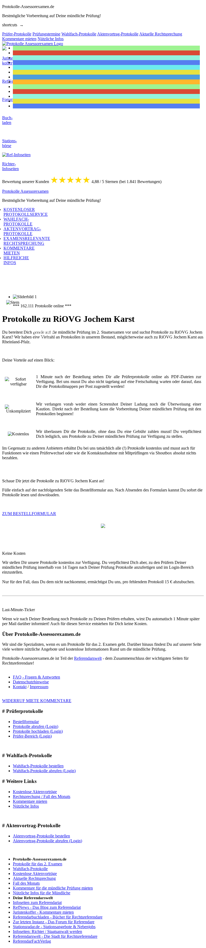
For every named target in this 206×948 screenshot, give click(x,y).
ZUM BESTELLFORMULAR (29, 513)
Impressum (39, 686)
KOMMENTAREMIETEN (19, 250)
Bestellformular (26, 721)
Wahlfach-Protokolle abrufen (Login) (44, 770)
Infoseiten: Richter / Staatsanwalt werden (47, 931)
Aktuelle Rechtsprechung (34, 878)
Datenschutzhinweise (31, 682)
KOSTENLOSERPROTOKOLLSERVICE (25, 212)
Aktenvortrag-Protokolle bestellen (41, 836)
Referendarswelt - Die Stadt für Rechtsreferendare (55, 936)
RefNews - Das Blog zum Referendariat (47, 907)
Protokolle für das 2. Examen (37, 864)
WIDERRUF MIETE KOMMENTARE (36, 700)
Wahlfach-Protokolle (30, 868)
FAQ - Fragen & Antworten (36, 677)
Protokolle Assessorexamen (25, 191)
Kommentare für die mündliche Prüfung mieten (53, 888)
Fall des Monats (26, 883)
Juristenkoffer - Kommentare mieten (43, 912)
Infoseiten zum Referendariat (37, 902)
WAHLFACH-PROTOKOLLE (17, 221)
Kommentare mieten (30, 801)
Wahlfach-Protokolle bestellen (38, 766)
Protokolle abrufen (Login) (35, 726)
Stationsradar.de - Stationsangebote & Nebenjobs (54, 926)
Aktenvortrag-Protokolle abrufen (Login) (47, 840)
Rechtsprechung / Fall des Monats (41, 796)
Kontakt (20, 686)
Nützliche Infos (26, 806)
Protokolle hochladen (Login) (38, 731)
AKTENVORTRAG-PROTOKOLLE (22, 231)
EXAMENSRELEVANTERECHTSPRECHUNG (26, 241)
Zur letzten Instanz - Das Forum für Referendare (53, 922)
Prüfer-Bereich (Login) (32, 736)
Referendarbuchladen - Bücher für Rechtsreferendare (57, 917)
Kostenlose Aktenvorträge (35, 791)
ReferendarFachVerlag (32, 941)
